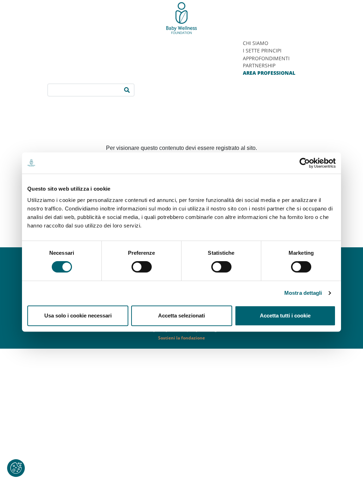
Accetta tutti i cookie (285, 316)
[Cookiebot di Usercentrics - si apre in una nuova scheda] (305, 163)
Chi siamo (255, 43)
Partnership (259, 65)
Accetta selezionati (181, 316)
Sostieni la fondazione (181, 338)
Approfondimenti (266, 58)
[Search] (127, 90)
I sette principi (262, 50)
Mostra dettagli (303, 293)
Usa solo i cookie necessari (78, 316)
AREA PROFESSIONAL (269, 72)
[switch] (142, 266)
